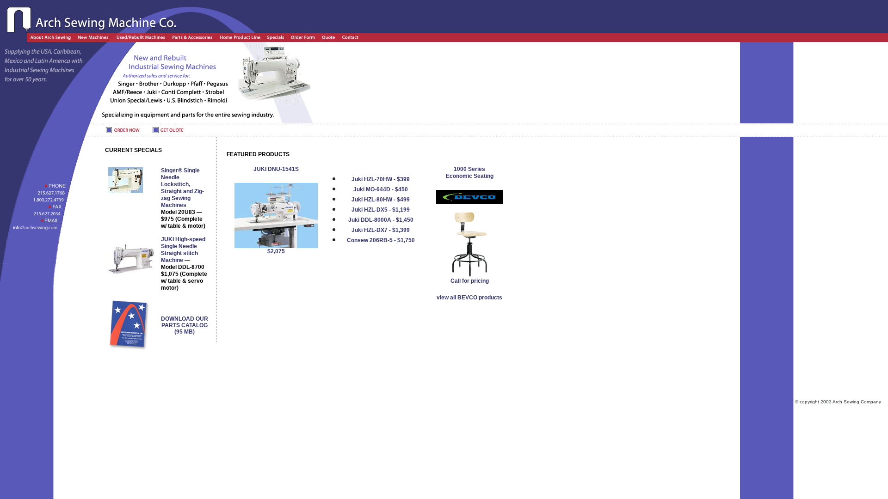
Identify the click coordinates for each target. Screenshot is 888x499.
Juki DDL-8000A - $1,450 (380, 220)
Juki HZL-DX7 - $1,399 (381, 230)
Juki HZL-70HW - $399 (381, 179)
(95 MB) (184, 325)
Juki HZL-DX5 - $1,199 (381, 210)
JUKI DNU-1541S (276, 169)
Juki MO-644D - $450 (380, 189)
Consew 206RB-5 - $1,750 (381, 240)
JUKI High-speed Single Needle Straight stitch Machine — (184, 263)
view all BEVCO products (469, 297)
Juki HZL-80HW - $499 (381, 199)
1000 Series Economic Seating (469, 172)
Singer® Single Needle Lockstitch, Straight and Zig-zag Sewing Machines (183, 198)
